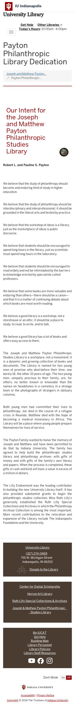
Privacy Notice (45, 695)
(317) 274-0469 (36, 553)
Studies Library (40, 612)
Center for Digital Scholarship (40, 587)
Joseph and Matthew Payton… (26, 74)
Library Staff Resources (40, 653)
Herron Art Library (39, 594)
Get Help (27, 25)
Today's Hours (29, 29)
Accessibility (28, 695)
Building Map (40, 641)
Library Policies (39, 649)
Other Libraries (49, 25)
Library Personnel (40, 645)
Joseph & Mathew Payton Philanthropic (39, 608)
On (63, 677)
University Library (23, 14)
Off (69, 677)
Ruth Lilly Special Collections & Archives (39, 601)
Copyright (12, 700)
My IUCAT (39, 633)
